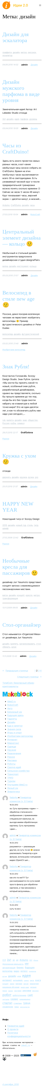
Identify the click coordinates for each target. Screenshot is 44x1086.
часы (32, 205)
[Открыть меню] (40, 5)
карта (32, 980)
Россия (5, 423)
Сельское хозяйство (18, 770)
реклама (27, 990)
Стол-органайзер (21, 625)
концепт (21, 595)
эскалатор (7, 55)
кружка (23, 477)
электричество (25, 1007)
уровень (33, 119)
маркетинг (34, 984)
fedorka (14, 797)
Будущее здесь (15, 715)
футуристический (30, 334)
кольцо (33, 266)
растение (17, 991)
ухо (36, 477)
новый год (21, 525)
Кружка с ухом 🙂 (19, 459)
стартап (7, 1003)
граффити (7, 52)
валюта (10, 420)
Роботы (11, 764)
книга (38, 980)
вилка (5, 266)
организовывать (27, 644)
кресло (29, 595)
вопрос (24, 971)
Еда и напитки (14, 725)
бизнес (20, 967)
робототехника (19, 995)
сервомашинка (24, 999)
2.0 (4, 960)
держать (6, 477)
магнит (26, 984)
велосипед (7, 334)
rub (4, 420)
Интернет (12, 739)
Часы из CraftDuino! (15, 149)
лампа (12, 984)
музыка (33, 987)
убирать (6, 647)
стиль (30, 525)
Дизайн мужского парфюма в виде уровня (21, 91)
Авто (9, 708)
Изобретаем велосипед (13, 349)
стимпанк (18, 1003)
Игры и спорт (14, 732)
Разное (5, 438)
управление (7, 1007)
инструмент (22, 266)
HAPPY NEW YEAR (17, 507)
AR (17, 960)
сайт (30, 995)
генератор (32, 971)
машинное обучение (10, 987)
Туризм (11, 781)
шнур (13, 647)
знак (25, 420)
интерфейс (18, 980)
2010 (4, 525)
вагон (5, 595)
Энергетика (13, 791)
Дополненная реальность (13, 964)
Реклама (12, 760)
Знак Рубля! (15, 367)
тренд (26, 1003)
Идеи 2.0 (20, 5)
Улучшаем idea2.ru (17, 784)
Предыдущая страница (15, 670)
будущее (30, 967)
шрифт (5, 528)
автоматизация (8, 968)
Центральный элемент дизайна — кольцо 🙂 (21, 238)
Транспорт (13, 774)
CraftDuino (16, 205)
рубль (13, 423)
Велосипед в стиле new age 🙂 (18, 299)
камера (26, 980)
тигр (36, 525)
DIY (30, 960)
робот (6, 995)
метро (24, 52)
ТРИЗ (10, 777)
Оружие (11, 750)
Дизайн (34, 64)
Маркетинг (13, 743)
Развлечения (14, 753)
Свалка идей (14, 767)
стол (38, 644)
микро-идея (25, 987)
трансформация (10, 598)
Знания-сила (14, 729)
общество (33, 420)
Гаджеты (12, 719)
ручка (31, 477)
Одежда (11, 746)
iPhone (35, 960)
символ (20, 423)
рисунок (32, 52)
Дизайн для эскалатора (15, 37)
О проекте (12, 1029)
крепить (14, 644)
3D (13, 960)
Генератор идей (15, 1026)
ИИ (26, 963)
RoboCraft (35, 214)
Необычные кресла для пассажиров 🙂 (20, 567)
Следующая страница (29, 677)
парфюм (24, 119)
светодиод (5, 999)
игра (19, 976)
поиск (4, 991)
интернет (7, 980)
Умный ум (12, 788)
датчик (4, 976)
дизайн (16, 52)
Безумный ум (14, 712)
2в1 (4, 119)
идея (17, 119)
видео (16, 971)
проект (10, 991)
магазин (19, 984)
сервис (14, 999)
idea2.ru (11, 701)
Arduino (6, 205)
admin (13, 835)
